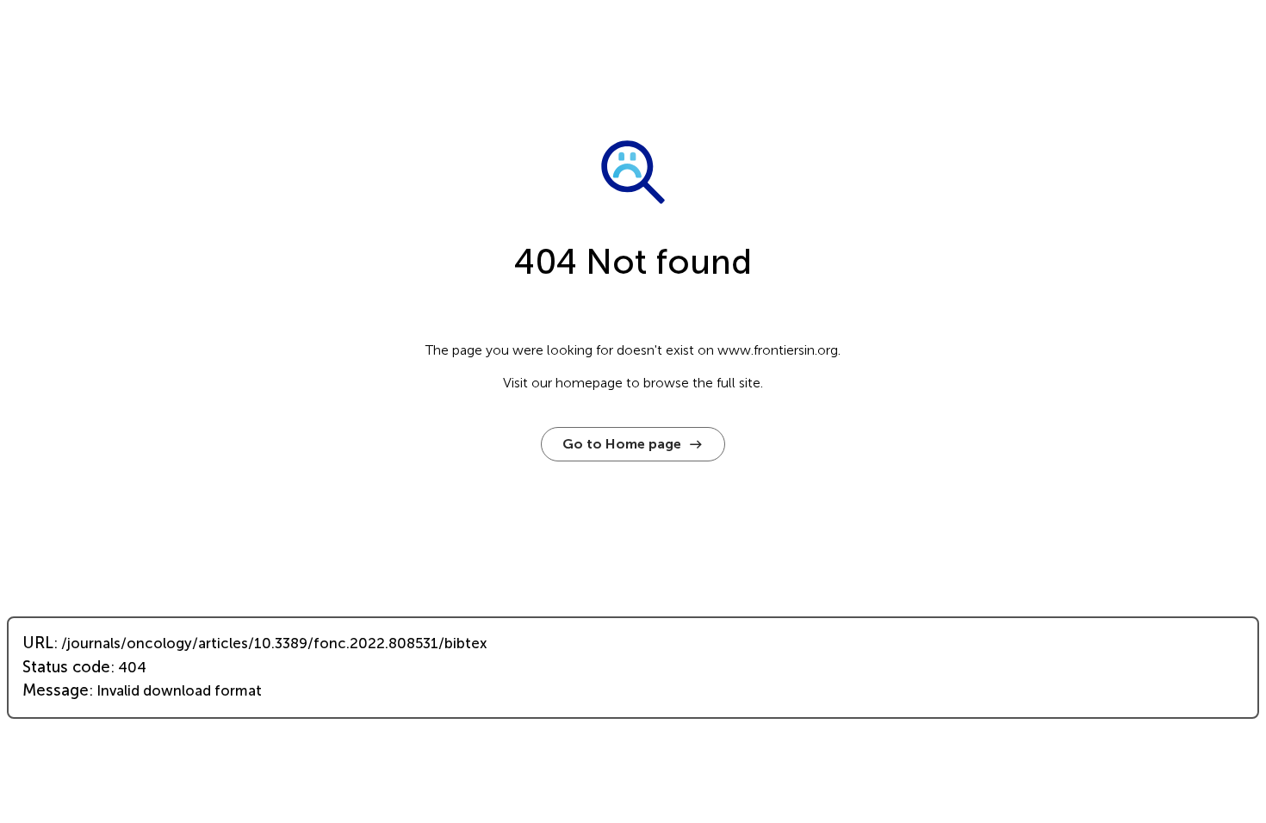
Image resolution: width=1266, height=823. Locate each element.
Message (55, 690)
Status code (66, 667)
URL (37, 643)
